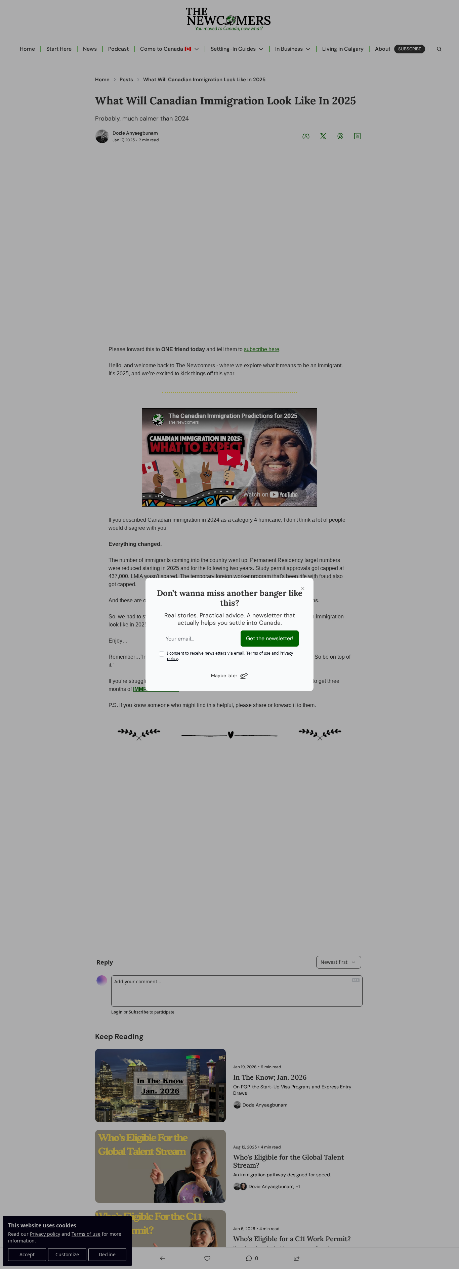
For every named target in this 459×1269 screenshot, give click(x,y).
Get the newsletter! (269, 638)
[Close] (302, 588)
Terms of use (258, 653)
